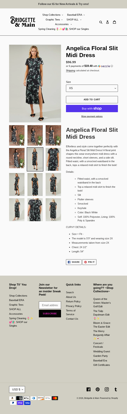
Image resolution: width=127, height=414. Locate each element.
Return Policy (73, 301)
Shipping (70, 70)
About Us (71, 297)
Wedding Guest (101, 351)
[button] (89, 66)
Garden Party (100, 355)
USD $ (16, 389)
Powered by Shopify (109, 398)
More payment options (92, 116)
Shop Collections (18, 295)
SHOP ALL (15, 309)
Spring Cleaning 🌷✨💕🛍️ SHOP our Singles (21, 322)
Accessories (16, 313)
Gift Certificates (101, 365)
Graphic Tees (16, 304)
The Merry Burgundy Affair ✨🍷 (101, 335)
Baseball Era (100, 360)
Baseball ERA (16, 300)
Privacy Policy (74, 306)
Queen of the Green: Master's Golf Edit (102, 303)
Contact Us (72, 318)
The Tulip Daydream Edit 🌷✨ (101, 315)
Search (70, 292)
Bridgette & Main (91, 398)
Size (68, 81)
